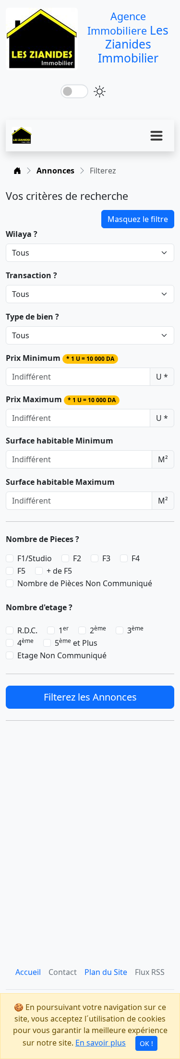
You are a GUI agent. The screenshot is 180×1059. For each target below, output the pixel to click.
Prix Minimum (60, 358)
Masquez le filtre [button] (138, 219)
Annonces (55, 170)
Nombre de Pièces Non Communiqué (84, 583)
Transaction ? (31, 275)
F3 (106, 558)
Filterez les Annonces (90, 696)
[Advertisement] (90, 841)
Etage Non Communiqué (62, 655)
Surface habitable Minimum (59, 440)
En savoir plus (100, 1042)
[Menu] (156, 135)
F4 (136, 558)
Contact (62, 972)
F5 (21, 571)
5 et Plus (76, 642)
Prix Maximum (61, 399)
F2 (77, 558)
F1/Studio (34, 558)
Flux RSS (150, 972)
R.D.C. (27, 630)
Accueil (28, 972)
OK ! (146, 1043)
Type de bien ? (32, 316)
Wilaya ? (21, 234)
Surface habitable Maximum (60, 482)
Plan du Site (105, 972)
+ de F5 (59, 571)
